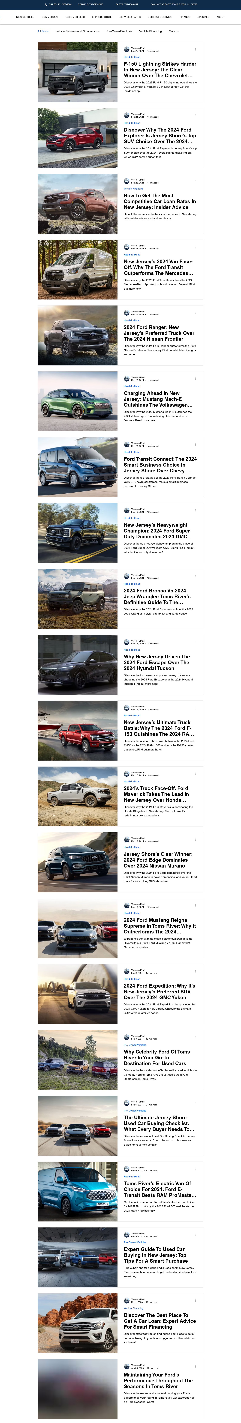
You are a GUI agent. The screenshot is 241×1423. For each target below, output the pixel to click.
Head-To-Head (132, 57)
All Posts (43, 31)
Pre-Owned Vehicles (119, 31)
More (172, 31)
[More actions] (196, 49)
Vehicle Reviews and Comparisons (78, 31)
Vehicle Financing (150, 31)
